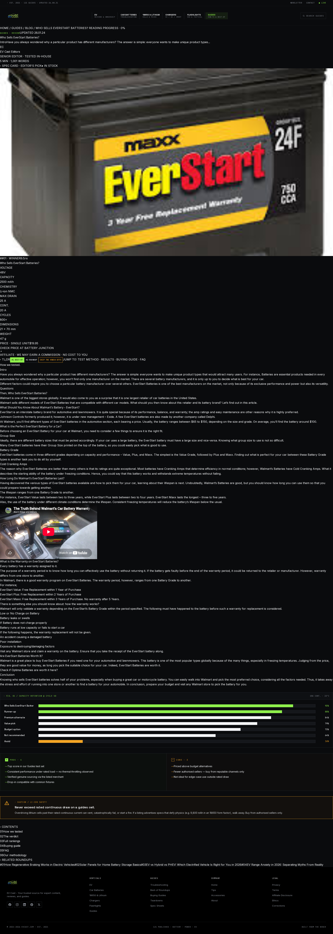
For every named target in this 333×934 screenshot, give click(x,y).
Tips (213, 890)
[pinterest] (32, 905)
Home (214, 884)
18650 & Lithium (97, 895)
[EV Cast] (13, 16)
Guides (93, 910)
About (214, 900)
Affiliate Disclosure (282, 895)
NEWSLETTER (296, 3)
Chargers (94, 900)
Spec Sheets (157, 905)
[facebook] (10, 905)
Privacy (276, 884)
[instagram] (17, 905)
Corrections (278, 905)
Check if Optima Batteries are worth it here (28, 670)
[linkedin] (24, 905)
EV (90, 884)
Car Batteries (96, 890)
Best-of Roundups (160, 890)
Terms (275, 890)
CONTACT (310, 3)
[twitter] (39, 905)
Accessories (218, 895)
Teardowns (156, 900)
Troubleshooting (159, 884)
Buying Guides (158, 895)
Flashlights (95, 905)
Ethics (275, 900)
